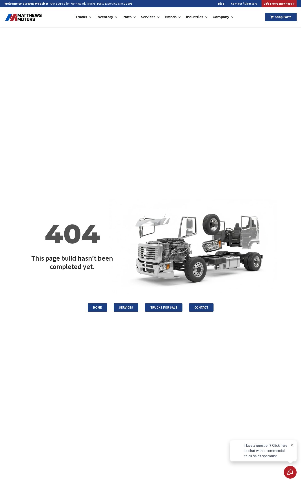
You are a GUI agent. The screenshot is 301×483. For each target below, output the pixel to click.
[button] (83, 17)
